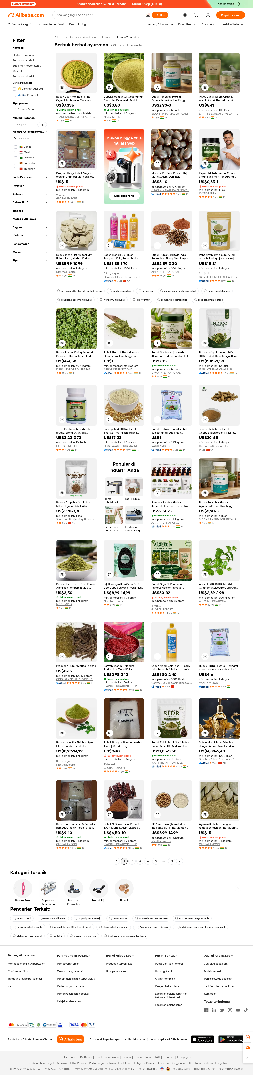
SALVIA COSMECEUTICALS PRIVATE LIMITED (219, 277)
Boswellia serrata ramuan (153, 918)
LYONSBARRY (207, 193)
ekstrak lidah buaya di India (194, 918)
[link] (248, 1037)
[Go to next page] (179, 861)
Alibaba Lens (31, 1039)
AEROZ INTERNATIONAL (119, 369)
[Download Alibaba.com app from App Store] (202, 1039)
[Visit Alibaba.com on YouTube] (238, 1010)
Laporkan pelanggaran (168, 1004)
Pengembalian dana (167, 986)
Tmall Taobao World (107, 1057)
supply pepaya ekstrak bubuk (180, 291)
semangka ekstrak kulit (174, 299)
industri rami (24, 918)
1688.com (86, 1057)
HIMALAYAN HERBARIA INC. (121, 446)
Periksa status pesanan (218, 978)
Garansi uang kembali (70, 971)
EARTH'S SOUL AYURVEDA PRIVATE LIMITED (219, 113)
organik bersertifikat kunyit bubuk (73, 927)
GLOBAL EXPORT (66, 198)
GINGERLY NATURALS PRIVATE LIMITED (171, 190)
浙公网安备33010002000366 (191, 1069)
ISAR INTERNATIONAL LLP (215, 369)
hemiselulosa (120, 918)
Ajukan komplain (165, 978)
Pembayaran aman (68, 963)
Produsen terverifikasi (119, 963)
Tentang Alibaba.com (21, 955)
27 (171, 861)
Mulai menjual (212, 971)
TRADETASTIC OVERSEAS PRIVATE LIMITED (76, 116)
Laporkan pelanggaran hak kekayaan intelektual (171, 995)
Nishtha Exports (66, 271)
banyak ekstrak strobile (30, 927)
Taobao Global (142, 1057)
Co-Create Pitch (18, 971)
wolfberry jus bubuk (114, 299)
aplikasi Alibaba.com (173, 1039)
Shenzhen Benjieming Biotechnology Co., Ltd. (76, 519)
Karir (10, 986)
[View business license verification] (162, 1069)
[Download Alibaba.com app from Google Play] (231, 1039)
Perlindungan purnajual (71, 986)
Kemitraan (210, 993)
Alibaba (59, 37)
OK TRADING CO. (66, 446)
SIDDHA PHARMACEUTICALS (169, 113)
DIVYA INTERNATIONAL (166, 372)
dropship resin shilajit (89, 918)
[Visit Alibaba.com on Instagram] (230, 1010)
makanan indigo (122, 291)
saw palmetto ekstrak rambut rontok (81, 291)
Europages (184, 1057)
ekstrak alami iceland (54, 918)
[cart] (197, 15)
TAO (157, 1057)
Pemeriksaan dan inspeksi (73, 993)
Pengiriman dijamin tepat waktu (76, 978)
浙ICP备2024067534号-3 (227, 1069)
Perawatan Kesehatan (82, 37)
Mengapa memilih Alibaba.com (26, 963)
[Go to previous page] (116, 861)
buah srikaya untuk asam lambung (127, 936)
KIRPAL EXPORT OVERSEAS (73, 369)
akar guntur (143, 299)
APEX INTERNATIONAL (165, 271)
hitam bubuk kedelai (219, 291)
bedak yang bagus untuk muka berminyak (202, 927)
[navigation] (30, 449)
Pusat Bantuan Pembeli (169, 963)
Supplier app (111, 1039)
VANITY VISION (160, 446)
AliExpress (70, 1057)
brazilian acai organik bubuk (76, 299)
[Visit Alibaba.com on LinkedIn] (214, 1010)
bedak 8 (58, 936)
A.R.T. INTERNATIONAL (165, 522)
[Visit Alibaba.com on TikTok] (246, 1010)
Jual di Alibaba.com (216, 963)
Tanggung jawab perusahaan (25, 978)
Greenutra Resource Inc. (214, 446)
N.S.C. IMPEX (112, 116)
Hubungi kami (163, 971)
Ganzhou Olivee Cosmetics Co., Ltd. (124, 277)
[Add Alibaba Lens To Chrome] (70, 1039)
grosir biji (148, 291)
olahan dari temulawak (29, 936)
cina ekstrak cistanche (115, 927)
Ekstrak (106, 37)
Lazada (126, 1057)
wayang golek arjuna (85, 936)
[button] (148, 15)
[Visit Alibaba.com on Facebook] (206, 1010)
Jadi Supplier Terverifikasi (219, 986)
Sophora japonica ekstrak (154, 927)
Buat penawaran (116, 971)
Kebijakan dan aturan (69, 1001)
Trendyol (168, 1057)
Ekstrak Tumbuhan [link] (128, 37)
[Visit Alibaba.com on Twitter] (222, 1010)
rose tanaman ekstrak (210, 299)
